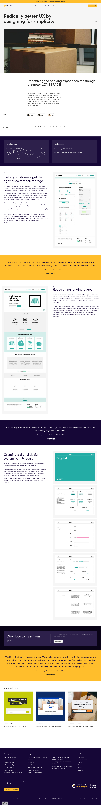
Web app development (10, 757)
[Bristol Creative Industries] (93, 786)
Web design (31, 765)
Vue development (9, 762)
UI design (60, 126)
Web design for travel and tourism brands (61, 762)
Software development (10, 765)
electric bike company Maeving (57, 1)
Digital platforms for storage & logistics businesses (60, 758)
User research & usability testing (37, 126)
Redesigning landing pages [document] (72, 289)
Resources (81, 765)
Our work (81, 757)
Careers (55, 6)
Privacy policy (16, 798)
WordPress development (35, 767)
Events (80, 762)
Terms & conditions (7, 798)
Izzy (42, 115)
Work (44, 6)
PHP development (9, 767)
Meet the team (82, 759)
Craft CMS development (35, 772)
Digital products (8, 770)
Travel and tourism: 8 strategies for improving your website (62, 767)
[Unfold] (8, 5)
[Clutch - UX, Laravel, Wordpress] (80, 786)
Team (49, 6)
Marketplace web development (13, 772)
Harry (32, 115)
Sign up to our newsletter (11, 789)
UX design (52, 126)
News (79, 767)
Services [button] (37, 6)
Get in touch (93, 6)
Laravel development (10, 759)
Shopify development (34, 770)
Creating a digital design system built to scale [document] (22, 456)
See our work (50, 739)
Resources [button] (62, 6)
